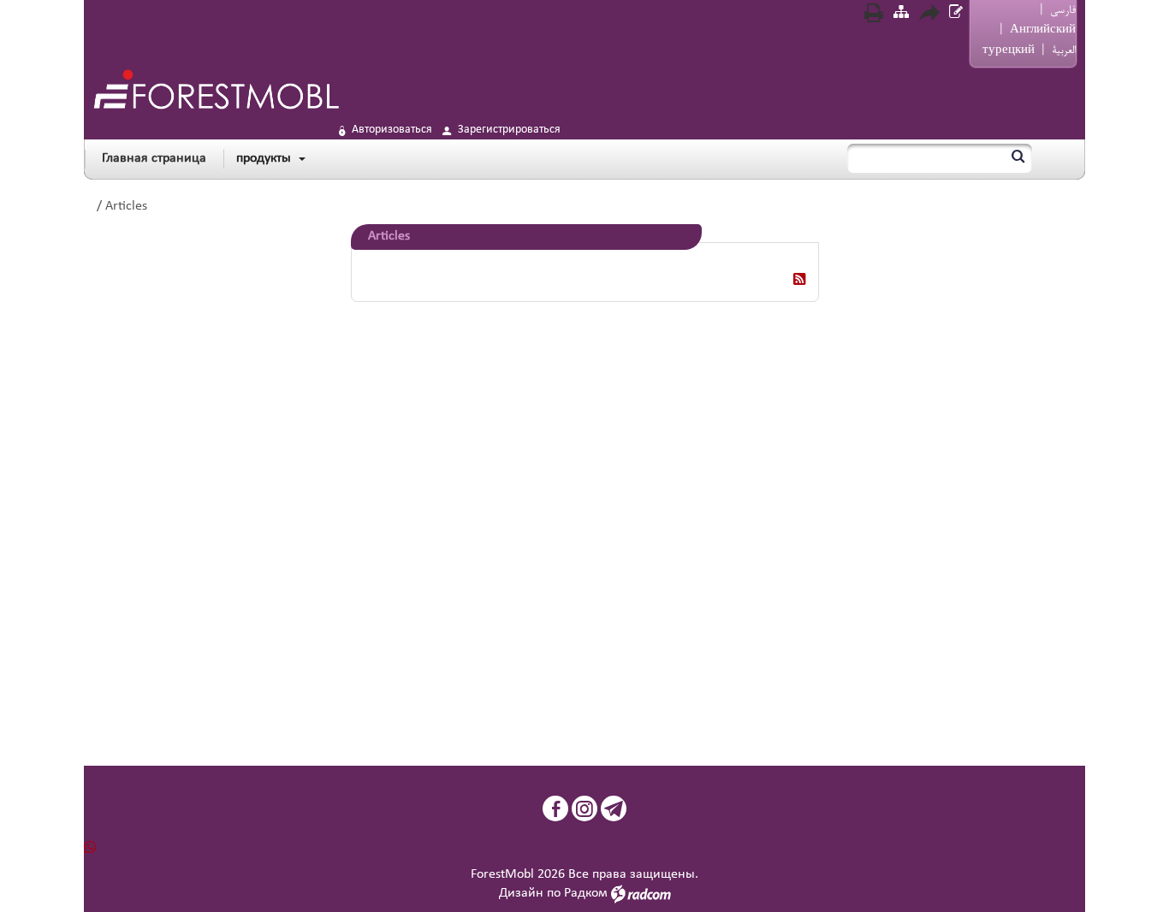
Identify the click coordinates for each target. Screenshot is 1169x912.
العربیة (1064, 50)
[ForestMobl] (215, 89)
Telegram (613, 808)
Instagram (584, 808)
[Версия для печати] (873, 15)
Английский (1043, 30)
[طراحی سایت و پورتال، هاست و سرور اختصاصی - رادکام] (641, 893)
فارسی (1063, 10)
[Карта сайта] (901, 14)
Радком (586, 893)
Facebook (555, 808)
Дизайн (521, 893)
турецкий (1008, 50)
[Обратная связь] (956, 14)
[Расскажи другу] (928, 15)
